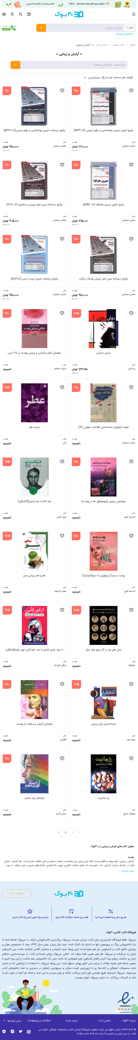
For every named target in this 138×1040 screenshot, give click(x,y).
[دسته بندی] (134, 14)
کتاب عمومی (118, 45)
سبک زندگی (101, 45)
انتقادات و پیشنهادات (38, 1020)
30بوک (133, 45)
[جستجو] (41, 28)
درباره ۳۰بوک (129, 1020)
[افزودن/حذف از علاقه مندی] (131, 90)
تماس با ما (104, 1020)
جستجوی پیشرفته (124, 34)
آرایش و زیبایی (83, 45)
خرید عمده (71, 1020)
